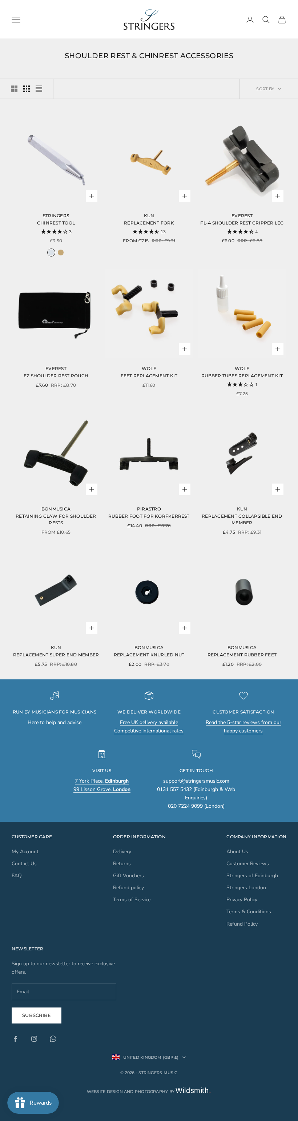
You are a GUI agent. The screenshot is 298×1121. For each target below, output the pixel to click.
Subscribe (36, 1015)
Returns (122, 863)
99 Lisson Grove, (101, 789)
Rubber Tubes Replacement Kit (242, 375)
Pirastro (149, 509)
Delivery (122, 851)
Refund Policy (242, 924)
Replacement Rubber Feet (242, 654)
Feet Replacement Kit (149, 375)
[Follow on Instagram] (34, 1038)
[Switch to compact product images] (39, 89)
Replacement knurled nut (149, 654)
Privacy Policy (241, 899)
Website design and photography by (149, 1091)
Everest (242, 215)
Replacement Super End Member (56, 654)
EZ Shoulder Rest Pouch (56, 375)
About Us (237, 851)
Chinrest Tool (56, 223)
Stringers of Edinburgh (252, 875)
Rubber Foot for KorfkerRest (148, 516)
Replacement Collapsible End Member (242, 519)
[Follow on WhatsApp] (53, 1038)
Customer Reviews (247, 863)
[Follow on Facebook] (15, 1038)
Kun (149, 215)
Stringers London (246, 887)
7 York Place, (102, 781)
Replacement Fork (149, 223)
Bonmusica (56, 509)
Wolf (149, 368)
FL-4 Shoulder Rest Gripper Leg (241, 223)
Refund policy (128, 887)
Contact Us (24, 863)
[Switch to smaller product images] (26, 89)
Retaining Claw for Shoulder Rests (56, 519)
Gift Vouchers (128, 875)
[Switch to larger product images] (14, 89)
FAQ (17, 875)
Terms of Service (131, 899)
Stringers (56, 215)
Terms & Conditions (248, 911)
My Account (25, 851)
